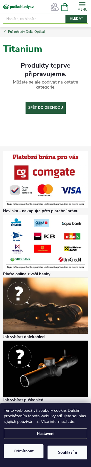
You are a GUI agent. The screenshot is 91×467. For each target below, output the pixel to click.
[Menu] (82, 6)
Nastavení (45, 433)
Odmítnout (24, 451)
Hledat (76, 18)
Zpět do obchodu (45, 107)
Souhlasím (67, 452)
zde (71, 421)
